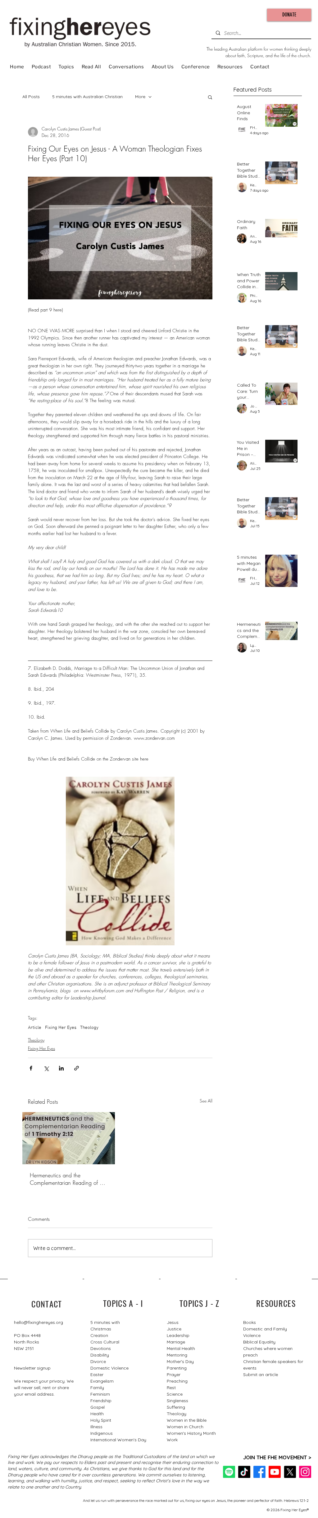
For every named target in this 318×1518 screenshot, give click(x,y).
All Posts (31, 96)
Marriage (176, 1342)
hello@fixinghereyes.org (38, 1322)
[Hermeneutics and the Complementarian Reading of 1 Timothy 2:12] (68, 1138)
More (140, 96)
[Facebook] (259, 1472)
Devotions (100, 1348)
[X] (290, 1472)
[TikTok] (244, 1472)
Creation (99, 1335)
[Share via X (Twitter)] (46, 1068)
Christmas (100, 1329)
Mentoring (177, 1355)
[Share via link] (77, 1068)
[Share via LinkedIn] (61, 1068)
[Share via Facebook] (31, 1068)
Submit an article (260, 1374)
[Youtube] (275, 1472)
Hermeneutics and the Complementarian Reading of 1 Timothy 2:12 (66, 1178)
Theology (89, 1027)
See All (206, 1101)
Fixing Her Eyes (60, 1027)
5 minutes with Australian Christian (87, 96)
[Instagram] (305, 1472)
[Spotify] (229, 1472)
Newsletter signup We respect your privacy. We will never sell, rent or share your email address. (44, 1381)
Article (34, 1027)
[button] (210, 96)
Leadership (178, 1335)
